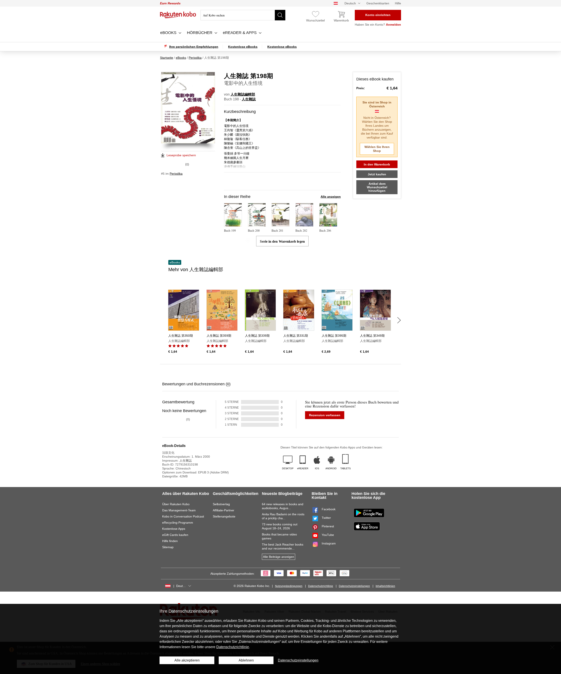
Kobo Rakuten (178, 15)
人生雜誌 (249, 99)
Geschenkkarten (377, 3)
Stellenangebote (224, 516)
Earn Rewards (170, 3)
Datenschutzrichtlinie (320, 586)
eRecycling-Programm (177, 522)
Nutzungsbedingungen (288, 586)
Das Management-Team (179, 510)
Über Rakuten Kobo (176, 504)
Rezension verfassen (324, 415)
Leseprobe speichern (181, 155)
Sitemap (168, 547)
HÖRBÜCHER (200, 32)
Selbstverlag (221, 504)
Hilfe (398, 3)
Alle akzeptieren (187, 660)
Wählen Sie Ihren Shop (377, 149)
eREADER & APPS (240, 32)
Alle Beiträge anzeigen (278, 556)
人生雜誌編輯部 (243, 94)
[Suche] (280, 15)
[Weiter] (399, 320)
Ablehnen (246, 660)
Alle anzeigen (331, 196)
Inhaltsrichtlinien (385, 586)
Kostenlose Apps (173, 528)
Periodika (176, 173)
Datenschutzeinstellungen (354, 586)
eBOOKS (169, 32)
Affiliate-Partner (223, 510)
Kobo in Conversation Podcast (183, 516)
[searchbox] (243, 15)
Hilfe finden (170, 541)
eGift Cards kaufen (175, 535)
